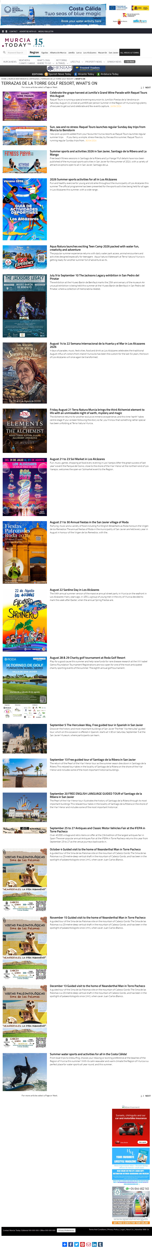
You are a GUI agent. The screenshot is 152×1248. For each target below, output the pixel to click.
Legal (122, 1235)
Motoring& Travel (61, 67)
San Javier (113, 58)
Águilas (44, 58)
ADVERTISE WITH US (28, 37)
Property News (93, 67)
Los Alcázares (89, 58)
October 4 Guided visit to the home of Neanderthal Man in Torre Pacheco (95, 855)
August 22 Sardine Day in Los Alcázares (74, 595)
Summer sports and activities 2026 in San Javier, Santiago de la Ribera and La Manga (98, 158)
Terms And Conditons (97, 1235)
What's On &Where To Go (44, 67)
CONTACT (14, 37)
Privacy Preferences (66, 1236)
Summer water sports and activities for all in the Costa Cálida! (88, 1060)
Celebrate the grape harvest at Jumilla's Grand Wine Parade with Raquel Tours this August (98, 99)
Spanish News (114, 67)
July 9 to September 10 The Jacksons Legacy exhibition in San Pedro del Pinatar (94, 282)
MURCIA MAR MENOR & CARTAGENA (23, 84)
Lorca (78, 58)
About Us (129, 1235)
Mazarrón (102, 58)
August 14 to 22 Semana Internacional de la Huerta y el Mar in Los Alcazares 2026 (97, 350)
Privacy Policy (113, 1235)
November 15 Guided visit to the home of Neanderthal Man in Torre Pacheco (98, 923)
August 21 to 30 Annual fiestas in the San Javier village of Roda (89, 528)
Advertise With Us (142, 1235)
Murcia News (10, 67)
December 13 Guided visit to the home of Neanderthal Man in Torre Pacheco (97, 991)
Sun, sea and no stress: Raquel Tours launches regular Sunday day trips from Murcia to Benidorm (97, 134)
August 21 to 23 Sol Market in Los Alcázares (77, 465)
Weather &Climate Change (27, 67)
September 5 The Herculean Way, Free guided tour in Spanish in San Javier (96, 731)
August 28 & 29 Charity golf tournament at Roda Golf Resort (87, 663)
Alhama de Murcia (58, 58)
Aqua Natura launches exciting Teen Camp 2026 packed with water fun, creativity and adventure (94, 253)
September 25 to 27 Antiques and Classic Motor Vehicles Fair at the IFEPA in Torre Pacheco (97, 835)
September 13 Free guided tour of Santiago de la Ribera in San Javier (93, 765)
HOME (4, 84)
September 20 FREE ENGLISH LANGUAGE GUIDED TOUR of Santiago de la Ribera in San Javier (96, 800)
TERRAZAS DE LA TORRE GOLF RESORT (57, 84)
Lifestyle (75, 67)
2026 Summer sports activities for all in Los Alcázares (83, 185)
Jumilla (71, 58)
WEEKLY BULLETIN (45, 37)
